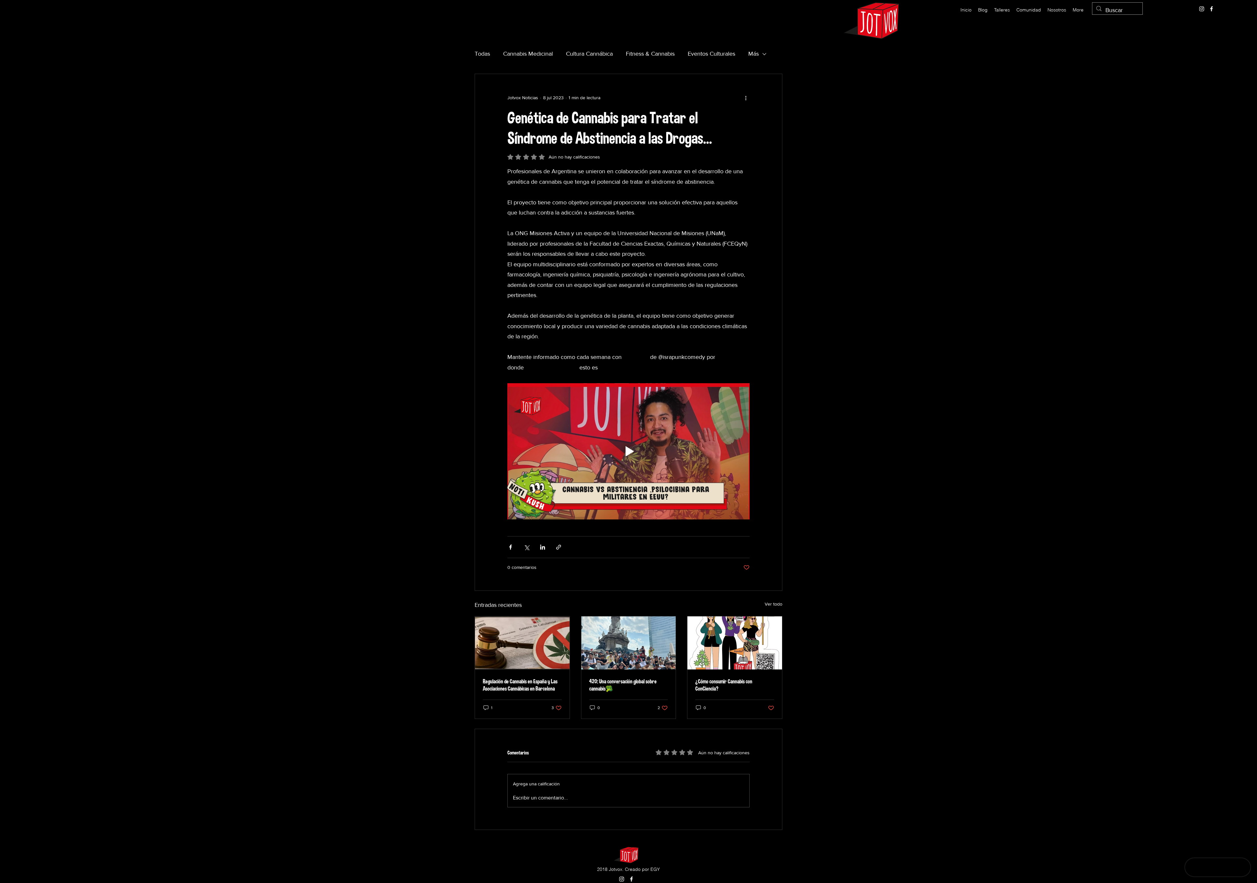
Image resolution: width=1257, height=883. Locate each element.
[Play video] (628, 451)
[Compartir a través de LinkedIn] (542, 547)
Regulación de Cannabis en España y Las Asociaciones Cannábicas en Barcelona (520, 685)
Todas (482, 53)
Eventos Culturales (711, 53)
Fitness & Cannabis (650, 53)
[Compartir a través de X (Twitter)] (526, 547)
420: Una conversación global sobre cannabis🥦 (623, 685)
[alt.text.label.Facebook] (1211, 9)
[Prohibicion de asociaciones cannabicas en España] (522, 642)
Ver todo (773, 604)
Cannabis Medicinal (528, 53)
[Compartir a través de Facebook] (510, 547)
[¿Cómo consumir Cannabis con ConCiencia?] (734, 642)
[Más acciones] (746, 98)
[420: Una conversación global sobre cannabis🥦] (628, 642)
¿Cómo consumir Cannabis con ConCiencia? (723, 685)
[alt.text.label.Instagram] (1201, 9)
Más (753, 53)
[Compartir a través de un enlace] (559, 547)
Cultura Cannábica (589, 53)
